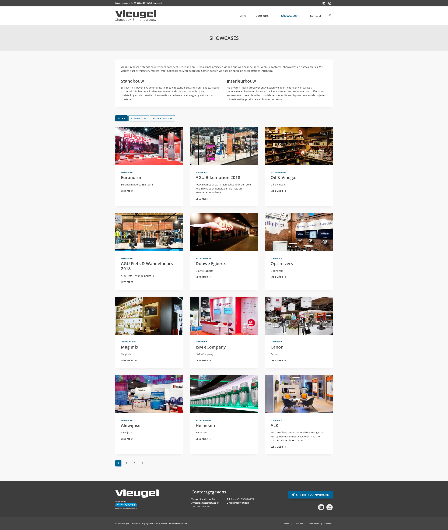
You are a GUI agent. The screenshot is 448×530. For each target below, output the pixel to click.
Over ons (299, 523)
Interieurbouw (162, 118)
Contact (315, 15)
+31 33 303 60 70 (137, 3)
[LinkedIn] (324, 3)
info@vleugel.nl (154, 3)
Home (241, 15)
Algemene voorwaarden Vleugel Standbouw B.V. (168, 523)
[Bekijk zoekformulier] (330, 15)
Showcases (314, 523)
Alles (121, 118)
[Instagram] (330, 3)
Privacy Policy (137, 523)
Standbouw (138, 118)
